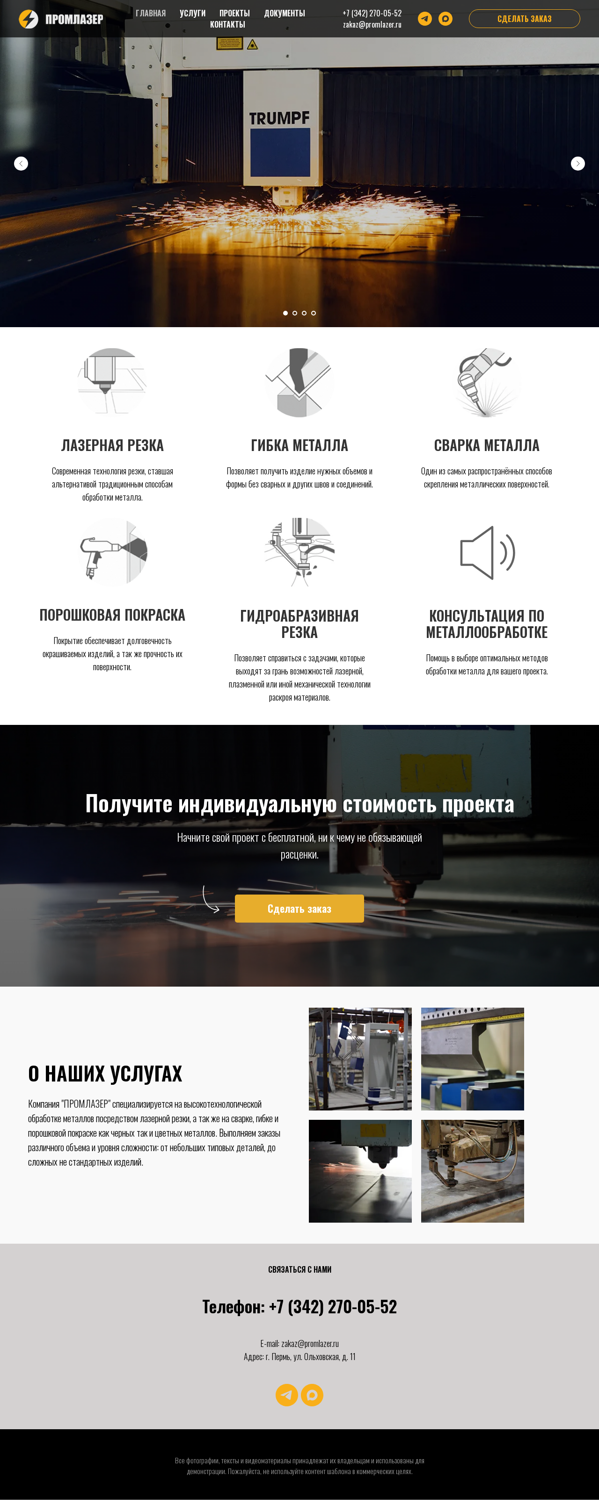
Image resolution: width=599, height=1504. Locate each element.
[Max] (445, 19)
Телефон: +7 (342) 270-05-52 (299, 1305)
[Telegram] (425, 19)
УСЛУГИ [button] (192, 13)
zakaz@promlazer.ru (372, 24)
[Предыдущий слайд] (21, 164)
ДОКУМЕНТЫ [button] (284, 13)
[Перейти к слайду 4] (313, 313)
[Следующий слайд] (578, 164)
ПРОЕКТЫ (234, 13)
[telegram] (287, 1395)
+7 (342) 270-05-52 (372, 13)
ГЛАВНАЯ (151, 13)
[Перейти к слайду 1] (285, 313)
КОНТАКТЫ (227, 24)
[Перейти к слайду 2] (294, 313)
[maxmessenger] (312, 1395)
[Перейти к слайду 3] (304, 313)
